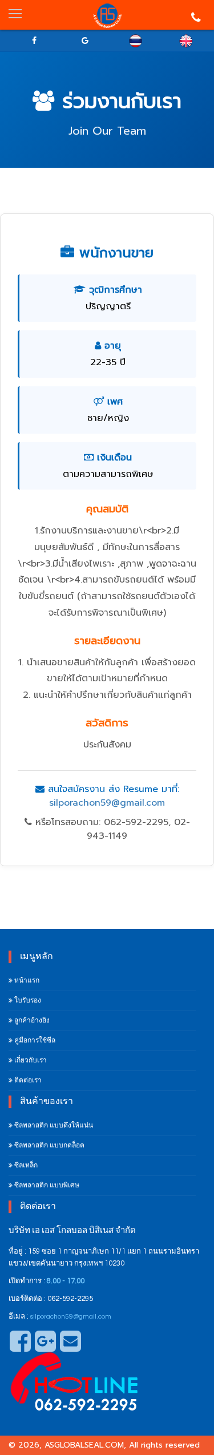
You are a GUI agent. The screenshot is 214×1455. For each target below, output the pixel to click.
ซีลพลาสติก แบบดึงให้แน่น (53, 1125)
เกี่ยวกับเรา (30, 1060)
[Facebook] (34, 41)
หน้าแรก (26, 980)
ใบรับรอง (27, 1000)
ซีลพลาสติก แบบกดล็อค (48, 1145)
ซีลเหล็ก (25, 1165)
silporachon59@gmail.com (107, 803)
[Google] (84, 41)
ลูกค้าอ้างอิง (31, 1020)
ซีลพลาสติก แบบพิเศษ (46, 1185)
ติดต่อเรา (27, 1080)
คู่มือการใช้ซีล (34, 1040)
